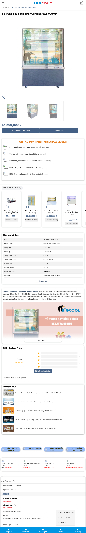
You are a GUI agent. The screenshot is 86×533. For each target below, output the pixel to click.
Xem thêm (41, 340)
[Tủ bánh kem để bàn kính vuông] (51, 200)
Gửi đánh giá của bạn (43, 371)
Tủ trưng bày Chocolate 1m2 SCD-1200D (72, 212)
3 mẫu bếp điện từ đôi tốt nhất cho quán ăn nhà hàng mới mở (37, 402)
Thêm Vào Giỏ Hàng (22, 130)
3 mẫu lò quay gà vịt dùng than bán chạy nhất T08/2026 (35, 411)
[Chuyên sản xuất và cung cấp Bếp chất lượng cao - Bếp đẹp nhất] (43, 2)
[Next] (80, 58)
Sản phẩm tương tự (12, 188)
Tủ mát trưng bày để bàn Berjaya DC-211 (11, 212)
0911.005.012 (7, 501)
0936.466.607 (7, 508)
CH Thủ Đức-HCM (63, 517)
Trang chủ (5, 7)
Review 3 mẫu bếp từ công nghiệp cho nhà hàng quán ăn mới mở (38, 420)
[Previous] (6, 58)
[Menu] (3, 2)
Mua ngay (59, 130)
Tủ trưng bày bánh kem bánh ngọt (23, 7)
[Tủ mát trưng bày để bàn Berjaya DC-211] (11, 200)
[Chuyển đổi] (1, 481)
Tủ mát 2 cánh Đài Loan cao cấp (31, 212)
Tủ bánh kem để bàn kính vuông (51, 212)
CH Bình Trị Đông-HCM (65, 512)
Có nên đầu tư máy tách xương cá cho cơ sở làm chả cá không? (38, 393)
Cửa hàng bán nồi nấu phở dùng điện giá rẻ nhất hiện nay (35, 428)
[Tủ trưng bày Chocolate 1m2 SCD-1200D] (71, 200)
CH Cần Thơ (61, 522)
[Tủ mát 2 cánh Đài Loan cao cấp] (31, 200)
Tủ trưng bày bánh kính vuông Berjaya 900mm (20, 291)
